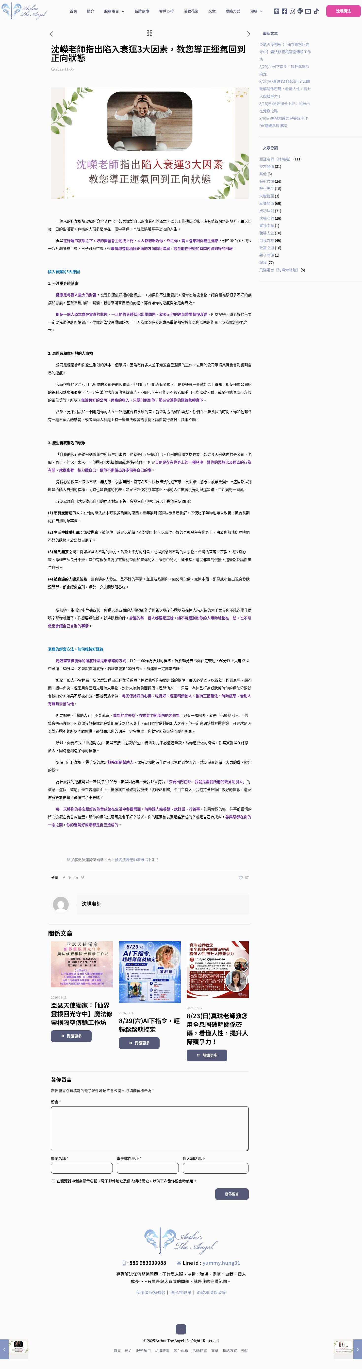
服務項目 (143, 1350)
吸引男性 (266, 188)
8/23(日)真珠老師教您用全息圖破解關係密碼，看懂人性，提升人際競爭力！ (217, 1028)
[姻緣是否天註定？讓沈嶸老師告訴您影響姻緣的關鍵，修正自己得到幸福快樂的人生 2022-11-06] (348, 1349)
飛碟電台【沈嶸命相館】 (279, 269)
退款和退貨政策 (211, 1292)
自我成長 (266, 240)
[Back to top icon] (181, 1329)
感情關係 (266, 203)
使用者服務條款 (150, 1292)
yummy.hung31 (221, 1262)
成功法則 (266, 210)
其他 (263, 173)
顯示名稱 (59, 1158)
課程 (263, 262)
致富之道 (266, 247)
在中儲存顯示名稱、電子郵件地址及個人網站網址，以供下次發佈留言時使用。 (127, 1180)
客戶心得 (181, 1350)
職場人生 (266, 232)
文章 (214, 1350)
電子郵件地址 (129, 1158)
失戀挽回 (266, 195)
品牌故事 (162, 1350)
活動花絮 (199, 1350)
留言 (56, 1101)
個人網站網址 (194, 1158)
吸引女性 (266, 181)
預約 (244, 1350)
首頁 (117, 1350)
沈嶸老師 (91, 903)
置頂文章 (266, 225)
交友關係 (266, 166)
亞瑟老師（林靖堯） (276, 158)
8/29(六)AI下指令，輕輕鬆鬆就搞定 (149, 1025)
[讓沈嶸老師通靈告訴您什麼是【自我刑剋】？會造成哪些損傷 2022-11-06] (14, 1349)
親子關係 (266, 255)
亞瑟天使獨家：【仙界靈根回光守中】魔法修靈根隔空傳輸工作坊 (82, 1013)
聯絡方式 (229, 1350)
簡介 (128, 1350)
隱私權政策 (181, 1292)
